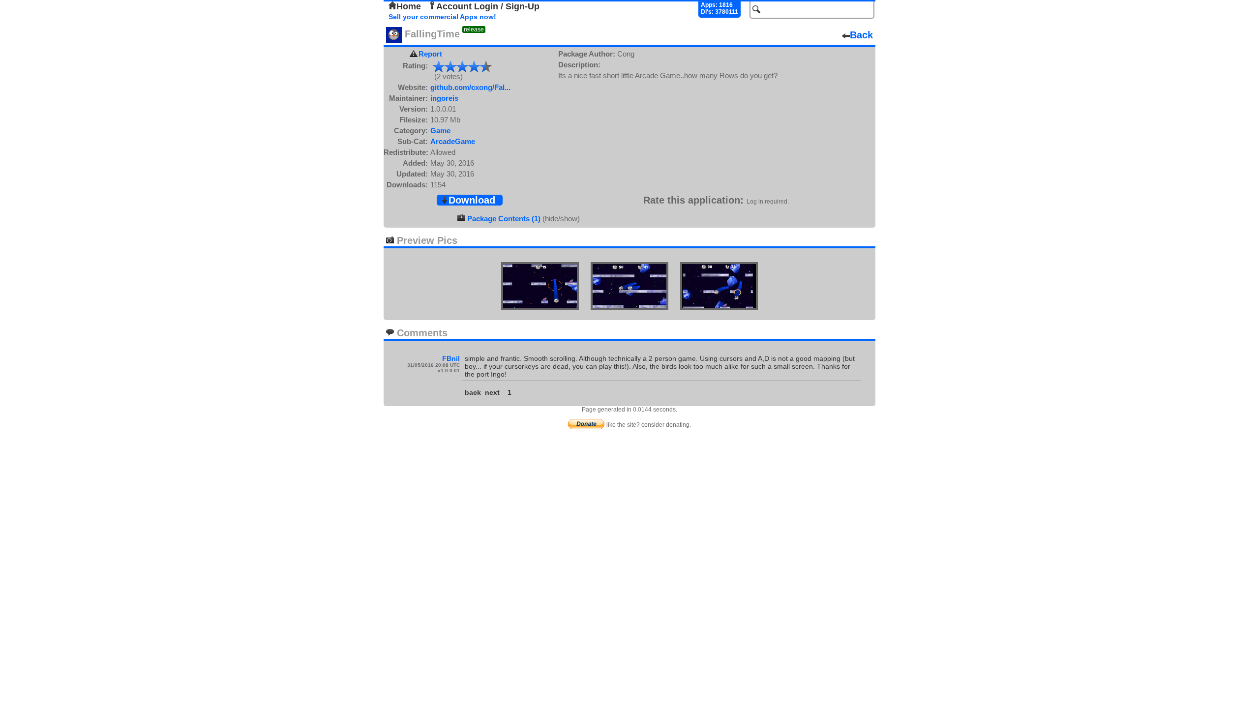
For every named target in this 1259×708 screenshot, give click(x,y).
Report (430, 54)
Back (861, 35)
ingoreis (444, 98)
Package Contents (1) (503, 218)
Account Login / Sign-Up (488, 6)
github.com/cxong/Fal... (470, 87)
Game (440, 130)
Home (408, 6)
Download (472, 200)
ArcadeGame (452, 141)
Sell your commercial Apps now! (442, 17)
